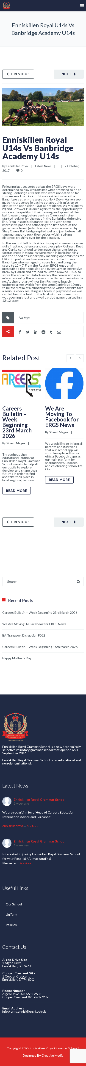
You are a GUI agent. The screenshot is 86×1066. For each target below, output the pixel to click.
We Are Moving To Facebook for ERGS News (62, 416)
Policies (11, 925)
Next (66, 74)
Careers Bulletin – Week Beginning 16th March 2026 (40, 647)
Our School (14, 904)
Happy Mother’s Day (16, 658)
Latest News (43, 166)
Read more (16, 491)
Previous (20, 74)
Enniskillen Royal (17, 166)
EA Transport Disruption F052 (23, 635)
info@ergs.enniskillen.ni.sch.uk (24, 1011)
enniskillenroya (13, 826)
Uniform (11, 914)
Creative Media (52, 1055)
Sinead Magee (15, 443)
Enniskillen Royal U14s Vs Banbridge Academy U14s (37, 148)
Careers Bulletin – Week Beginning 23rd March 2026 (17, 422)
